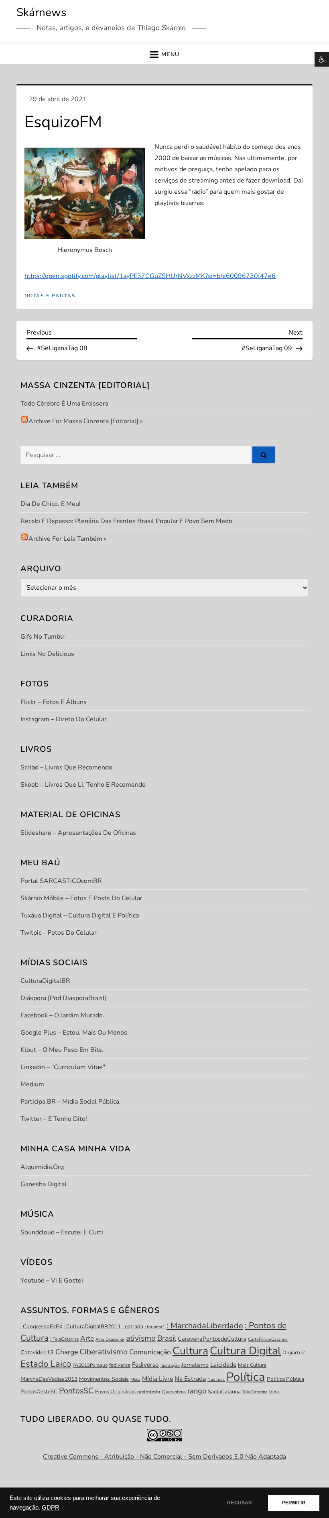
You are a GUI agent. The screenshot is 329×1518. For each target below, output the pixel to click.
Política (245, 1377)
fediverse (119, 1365)
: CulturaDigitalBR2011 (92, 1326)
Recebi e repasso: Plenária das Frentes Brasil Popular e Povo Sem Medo (126, 521)
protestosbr (148, 1392)
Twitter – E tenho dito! (53, 1118)
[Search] (263, 454)
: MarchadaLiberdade (205, 1325)
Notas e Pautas (49, 296)
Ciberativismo (103, 1351)
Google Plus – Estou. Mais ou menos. (74, 1032)
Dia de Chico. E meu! (50, 503)
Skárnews (41, 12)
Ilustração (170, 1365)
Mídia (135, 1379)
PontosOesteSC (38, 1391)
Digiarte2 (293, 1352)
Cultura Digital (245, 1350)
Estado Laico (45, 1364)
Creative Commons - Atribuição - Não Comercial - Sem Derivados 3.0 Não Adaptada (164, 1456)
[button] (322, 59)
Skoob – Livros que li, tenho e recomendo (83, 784)
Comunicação (150, 1352)
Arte (87, 1338)
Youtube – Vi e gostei (51, 1280)
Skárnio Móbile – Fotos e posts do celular (81, 898)
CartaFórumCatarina (268, 1339)
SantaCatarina (224, 1391)
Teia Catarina (255, 1392)
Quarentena (174, 1392)
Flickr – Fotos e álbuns (53, 702)
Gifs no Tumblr (42, 636)
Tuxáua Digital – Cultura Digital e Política (79, 915)
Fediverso (145, 1364)
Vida (274, 1392)
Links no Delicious (47, 653)
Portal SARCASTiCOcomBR (61, 881)
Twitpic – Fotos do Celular (58, 932)
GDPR (50, 1507)
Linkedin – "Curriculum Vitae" (62, 1067)
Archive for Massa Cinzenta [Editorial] (83, 421)
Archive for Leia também (65, 538)
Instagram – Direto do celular (63, 719)
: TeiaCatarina (64, 1339)
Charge (66, 1352)
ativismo (141, 1338)
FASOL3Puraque (90, 1365)
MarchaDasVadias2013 (48, 1379)
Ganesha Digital (43, 1184)
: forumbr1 (155, 1327)
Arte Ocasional (109, 1339)
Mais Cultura (252, 1365)
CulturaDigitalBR (45, 980)
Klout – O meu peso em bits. (62, 1049)
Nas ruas (216, 1379)
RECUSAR (239, 1503)
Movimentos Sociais (104, 1379)
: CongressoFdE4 (41, 1326)
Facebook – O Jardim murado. (62, 1015)
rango (196, 1391)
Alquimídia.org (42, 1167)
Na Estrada (190, 1378)
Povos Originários (115, 1391)
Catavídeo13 (37, 1352)
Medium (32, 1084)
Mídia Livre (157, 1378)
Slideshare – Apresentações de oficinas (78, 832)
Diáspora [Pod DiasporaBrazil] (63, 998)
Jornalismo (195, 1365)
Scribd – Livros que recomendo (66, 767)
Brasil (166, 1338)
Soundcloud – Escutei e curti (61, 1232)
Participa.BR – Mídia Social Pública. (70, 1101)
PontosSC (76, 1390)
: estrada (132, 1326)
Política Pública (285, 1379)
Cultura (190, 1350)
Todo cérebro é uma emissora (64, 403)
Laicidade (223, 1364)
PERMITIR (293, 1503)
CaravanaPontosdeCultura (212, 1339)
